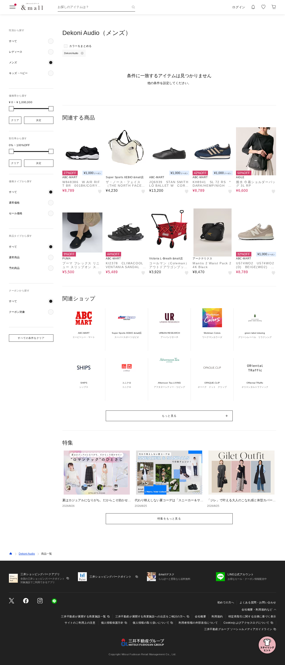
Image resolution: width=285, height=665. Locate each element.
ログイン (238, 7)
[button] (31, 41)
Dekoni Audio (27, 553)
